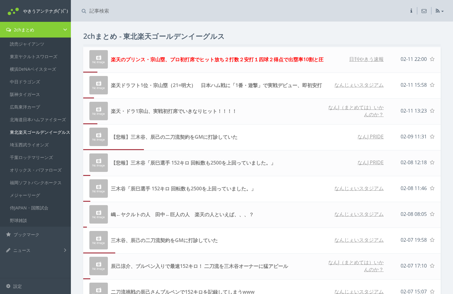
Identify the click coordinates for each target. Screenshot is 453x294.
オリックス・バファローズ (36, 170)
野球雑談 (18, 220)
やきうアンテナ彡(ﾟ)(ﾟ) (45, 11)
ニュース (21, 250)
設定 (17, 286)
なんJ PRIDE (370, 136)
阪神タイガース (25, 94)
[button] (411, 10)
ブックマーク (25, 234)
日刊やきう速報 (366, 59)
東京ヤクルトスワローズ (33, 56)
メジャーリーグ (25, 195)
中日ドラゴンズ (25, 82)
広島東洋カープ (25, 107)
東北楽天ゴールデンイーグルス (40, 132)
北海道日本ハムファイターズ (38, 119)
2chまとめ (23, 30)
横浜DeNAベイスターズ (33, 69)
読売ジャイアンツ (27, 44)
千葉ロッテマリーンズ (31, 157)
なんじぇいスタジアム (359, 84)
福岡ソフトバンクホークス (36, 182)
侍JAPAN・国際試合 (29, 208)
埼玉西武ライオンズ (29, 145)
